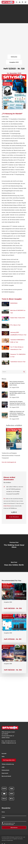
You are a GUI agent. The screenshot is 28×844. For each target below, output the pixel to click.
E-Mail (3, 817)
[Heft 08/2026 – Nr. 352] (14, 597)
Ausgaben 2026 (8, 602)
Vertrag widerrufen (9, 760)
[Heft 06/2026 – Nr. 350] (14, 659)
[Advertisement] (14, 39)
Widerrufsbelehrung (8, 764)
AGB (3, 767)
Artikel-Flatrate (7, 505)
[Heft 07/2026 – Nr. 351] (14, 628)
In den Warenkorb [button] (14, 517)
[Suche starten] (24, 371)
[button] (25, 2)
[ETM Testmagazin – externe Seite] (14, 450)
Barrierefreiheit (6, 776)
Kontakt (4, 753)
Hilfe (3, 756)
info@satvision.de (11, 743)
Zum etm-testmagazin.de (9, 462)
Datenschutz (5, 770)
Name (3, 812)
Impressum (5, 773)
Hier (4, 498)
